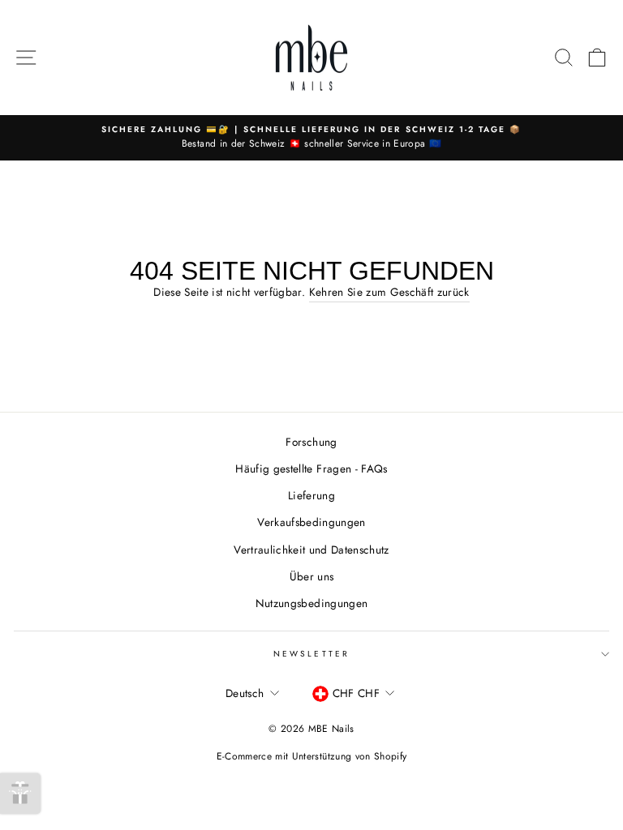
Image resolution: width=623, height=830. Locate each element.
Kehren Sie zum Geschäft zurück (389, 292)
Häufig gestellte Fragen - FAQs (311, 468)
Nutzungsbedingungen (311, 603)
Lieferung (311, 495)
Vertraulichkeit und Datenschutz (311, 549)
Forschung (311, 442)
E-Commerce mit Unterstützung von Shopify (312, 756)
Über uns (312, 576)
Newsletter (311, 654)
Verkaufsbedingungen (311, 522)
